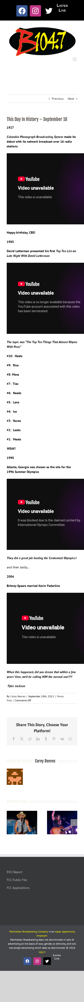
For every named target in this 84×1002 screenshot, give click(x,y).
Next (71, 99)
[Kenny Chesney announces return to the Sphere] (22, 813)
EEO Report (14, 872)
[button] (10, 822)
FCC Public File (17, 880)
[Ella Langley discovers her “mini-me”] (62, 813)
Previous (58, 99)
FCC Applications (18, 888)
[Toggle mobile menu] (75, 59)
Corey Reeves (17, 696)
